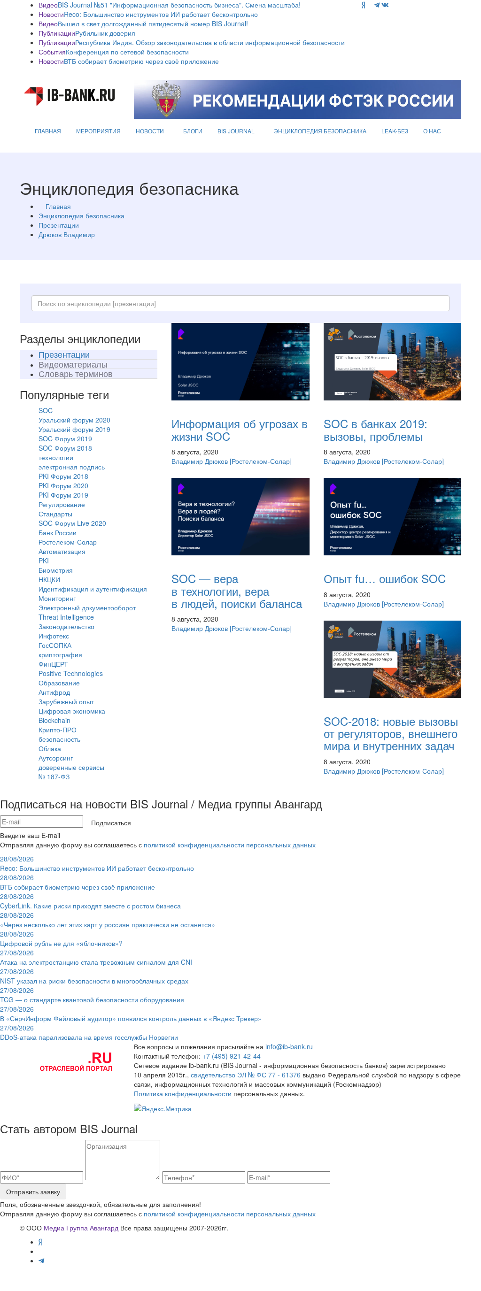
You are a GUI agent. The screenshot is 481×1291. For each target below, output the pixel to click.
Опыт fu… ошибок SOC (385, 578)
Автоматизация (62, 551)
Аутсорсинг (56, 757)
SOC (46, 410)
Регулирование (62, 504)
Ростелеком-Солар (68, 541)
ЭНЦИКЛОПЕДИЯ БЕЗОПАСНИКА (320, 131)
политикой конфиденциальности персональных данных (230, 844)
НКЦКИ (49, 579)
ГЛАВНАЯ (48, 131)
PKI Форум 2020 (63, 485)
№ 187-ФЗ (54, 776)
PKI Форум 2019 (63, 494)
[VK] (385, 4)
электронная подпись (72, 466)
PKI (44, 560)
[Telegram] (377, 4)
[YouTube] (369, 4)
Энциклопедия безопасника (81, 215)
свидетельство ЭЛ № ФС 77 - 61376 (246, 1074)
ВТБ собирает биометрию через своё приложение (141, 61)
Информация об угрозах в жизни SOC (239, 429)
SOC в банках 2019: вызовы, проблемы (375, 429)
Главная (58, 206)
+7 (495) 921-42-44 (231, 1055)
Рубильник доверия (105, 33)
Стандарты (55, 513)
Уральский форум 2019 (74, 429)
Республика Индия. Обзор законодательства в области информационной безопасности (210, 42)
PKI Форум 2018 (63, 476)
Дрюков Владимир (67, 234)
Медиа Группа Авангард (81, 1227)
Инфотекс (54, 635)
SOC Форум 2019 (65, 438)
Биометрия (56, 570)
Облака (50, 748)
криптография (60, 654)
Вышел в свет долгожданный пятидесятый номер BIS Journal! (153, 23)
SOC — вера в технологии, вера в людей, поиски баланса (236, 590)
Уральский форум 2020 (74, 419)
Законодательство (66, 626)
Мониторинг (57, 598)
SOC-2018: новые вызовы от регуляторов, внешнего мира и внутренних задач (391, 733)
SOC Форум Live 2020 (72, 523)
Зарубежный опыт (66, 701)
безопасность (59, 739)
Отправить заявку (33, 1191)
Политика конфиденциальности (183, 1093)
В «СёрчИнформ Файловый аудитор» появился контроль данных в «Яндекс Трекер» (131, 1013)
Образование (59, 682)
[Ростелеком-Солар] (261, 461)
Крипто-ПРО (58, 729)
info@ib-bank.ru (289, 1046)
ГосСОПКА (55, 645)
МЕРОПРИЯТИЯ (98, 131)
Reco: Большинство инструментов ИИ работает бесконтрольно (161, 14)
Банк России (58, 532)
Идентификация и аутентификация (93, 588)
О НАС (432, 131)
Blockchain (54, 720)
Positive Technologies (71, 673)
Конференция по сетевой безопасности (127, 51)
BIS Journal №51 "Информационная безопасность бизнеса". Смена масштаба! (179, 4)
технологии (56, 457)
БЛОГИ (192, 131)
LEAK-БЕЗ (394, 131)
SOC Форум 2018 (65, 448)
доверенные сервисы (71, 767)
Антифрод (54, 692)
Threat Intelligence (66, 617)
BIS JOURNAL (236, 131)
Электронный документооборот (87, 607)
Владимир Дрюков (199, 461)
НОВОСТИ (150, 131)
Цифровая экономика (72, 710)
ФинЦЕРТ (53, 664)
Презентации (59, 225)
